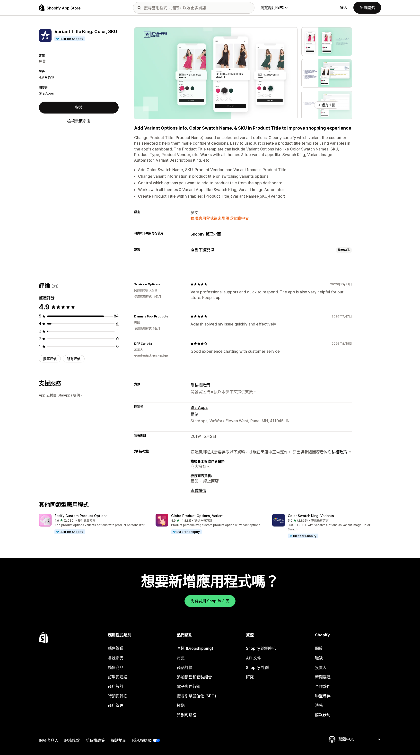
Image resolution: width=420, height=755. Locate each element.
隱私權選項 (142, 740)
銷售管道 (115, 648)
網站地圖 (118, 740)
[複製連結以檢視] (163, 284)
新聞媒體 (323, 677)
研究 (250, 677)
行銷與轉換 (117, 696)
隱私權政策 (200, 385)
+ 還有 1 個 (326, 105)
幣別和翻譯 (186, 715)
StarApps (46, 93)
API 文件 (253, 658)
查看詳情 (198, 490)
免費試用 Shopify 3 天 (210, 600)
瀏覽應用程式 (272, 7)
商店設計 (115, 686)
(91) (51, 77)
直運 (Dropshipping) (195, 648)
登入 (344, 7)
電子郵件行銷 (188, 686)
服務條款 (72, 740)
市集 (181, 658)
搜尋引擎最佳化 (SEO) (196, 696)
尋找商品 (115, 658)
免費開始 (367, 7)
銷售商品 (115, 667)
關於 (319, 648)
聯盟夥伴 (323, 696)
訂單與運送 (117, 677)
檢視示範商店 (78, 121)
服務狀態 (323, 715)
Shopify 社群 (257, 667)
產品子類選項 (202, 250)
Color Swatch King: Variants (311, 516)
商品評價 (184, 667)
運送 (181, 705)
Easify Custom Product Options (80, 516)
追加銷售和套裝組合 (194, 677)
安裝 (79, 107)
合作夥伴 (323, 686)
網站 (194, 414)
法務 (319, 705)
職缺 (319, 658)
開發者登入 (48, 740)
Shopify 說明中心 (261, 648)
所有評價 (73, 359)
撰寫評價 (50, 359)
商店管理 (115, 705)
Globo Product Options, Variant (197, 516)
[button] (93, 524)
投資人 (321, 667)
